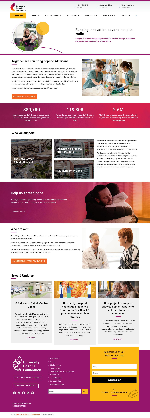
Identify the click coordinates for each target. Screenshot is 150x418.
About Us (36, 15)
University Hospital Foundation (28, 414)
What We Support (52, 15)
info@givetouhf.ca (105, 5)
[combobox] (64, 391)
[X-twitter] (28, 393)
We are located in (128, 5)
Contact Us (125, 15)
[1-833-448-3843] (74, 7)
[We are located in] (119, 7)
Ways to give (108, 15)
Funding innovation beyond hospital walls (104, 32)
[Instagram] (19, 393)
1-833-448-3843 (82, 5)
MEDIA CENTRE (90, 15)
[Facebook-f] (14, 393)
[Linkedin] (23, 393)
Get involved (72, 15)
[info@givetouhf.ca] (97, 7)
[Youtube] (32, 393)
